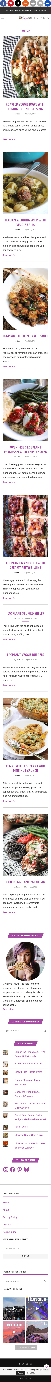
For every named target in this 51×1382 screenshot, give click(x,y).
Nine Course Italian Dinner (28, 1063)
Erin (18, 114)
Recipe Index (42, 11)
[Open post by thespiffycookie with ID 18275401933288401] (14, 1332)
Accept (20, 1373)
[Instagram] (41, 18)
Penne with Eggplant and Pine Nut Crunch (25, 768)
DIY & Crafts (34, 11)
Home (6, 11)
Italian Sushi (21, 1126)
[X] (18, 3)
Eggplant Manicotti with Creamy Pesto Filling (25, 565)
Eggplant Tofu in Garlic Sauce (25, 336)
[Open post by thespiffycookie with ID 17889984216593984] (37, 1332)
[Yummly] (25, 3)
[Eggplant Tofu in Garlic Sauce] (25, 299)
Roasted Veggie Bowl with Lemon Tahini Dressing (25, 106)
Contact (18, 11)
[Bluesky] (26, 1169)
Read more (8, 139)
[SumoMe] (47, 3)
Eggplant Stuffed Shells (25, 613)
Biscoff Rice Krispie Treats (28, 1072)
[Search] (48, 18)
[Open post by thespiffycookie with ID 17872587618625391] (37, 1308)
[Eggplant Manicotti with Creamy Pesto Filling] (25, 526)
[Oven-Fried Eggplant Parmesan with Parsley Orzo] (25, 410)
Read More (8, 1009)
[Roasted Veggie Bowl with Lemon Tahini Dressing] (25, 67)
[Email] (40, 3)
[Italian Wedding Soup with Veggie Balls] (25, 183)
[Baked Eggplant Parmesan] (25, 845)
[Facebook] (34, 18)
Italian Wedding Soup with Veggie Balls (25, 222)
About (12, 11)
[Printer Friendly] (33, 3)
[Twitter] (37, 18)
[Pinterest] (44, 18)
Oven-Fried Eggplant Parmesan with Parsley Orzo (25, 449)
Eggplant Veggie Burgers (25, 654)
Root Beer (25, 11)
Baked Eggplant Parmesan (25, 882)
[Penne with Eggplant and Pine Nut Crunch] (25, 729)
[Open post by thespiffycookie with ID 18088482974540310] (14, 1308)
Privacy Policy (10, 1217)
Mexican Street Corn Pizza (29, 1135)
